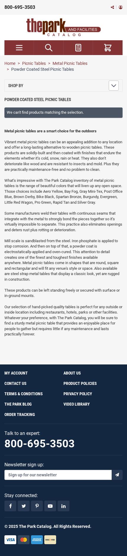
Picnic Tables (34, 63)
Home (9, 63)
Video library (77, 404)
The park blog (18, 404)
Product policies (80, 383)
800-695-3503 (19, 7)
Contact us (15, 383)
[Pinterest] (37, 506)
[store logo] (63, 27)
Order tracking (19, 414)
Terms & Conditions (23, 393)
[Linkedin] (63, 506)
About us (72, 373)
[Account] (121, 7)
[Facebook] (10, 506)
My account (16, 373)
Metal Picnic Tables (70, 63)
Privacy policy (78, 393)
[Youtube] (50, 506)
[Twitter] (24, 506)
